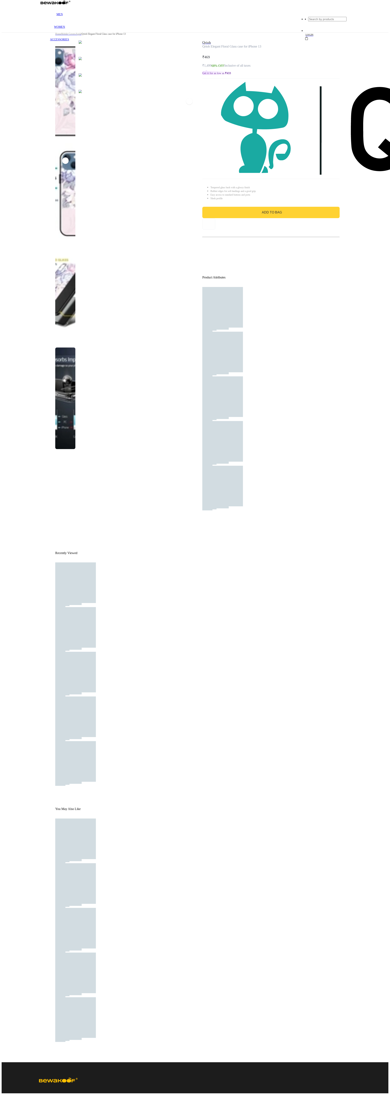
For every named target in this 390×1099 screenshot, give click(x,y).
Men (59, 14)
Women (59, 26)
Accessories (59, 39)
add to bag (272, 212)
